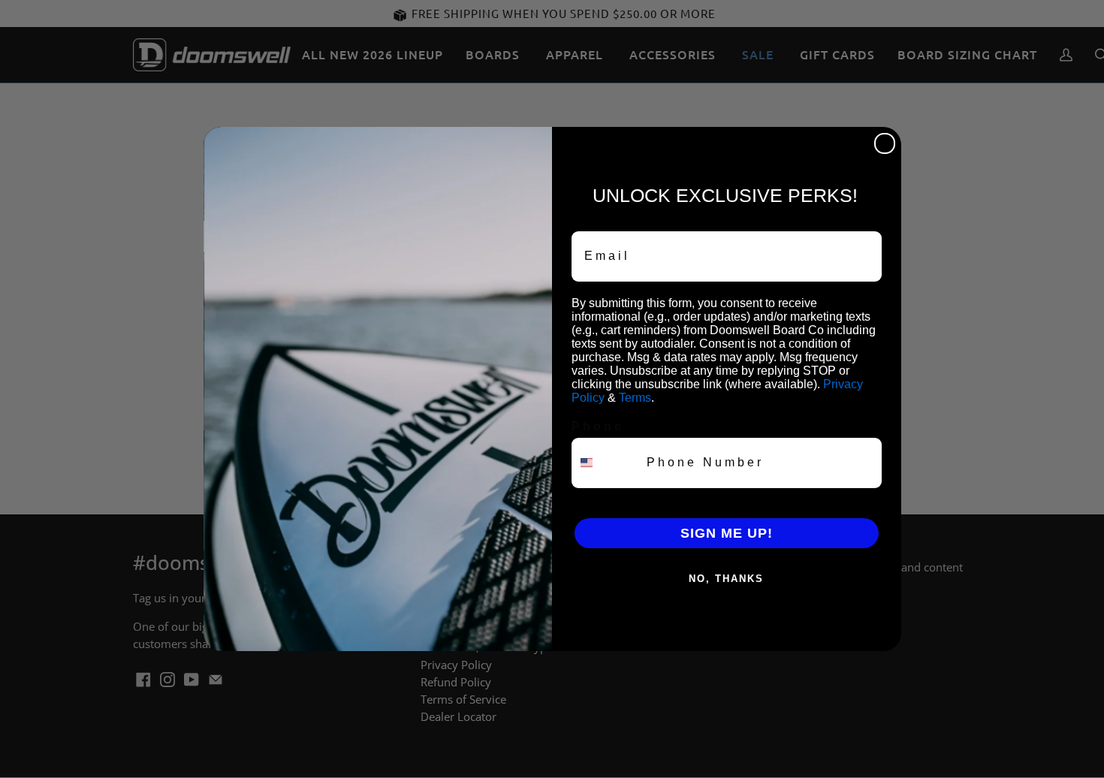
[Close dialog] (885, 143)
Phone (598, 426)
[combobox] (605, 463)
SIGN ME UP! (726, 533)
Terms (635, 397)
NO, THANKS (726, 578)
